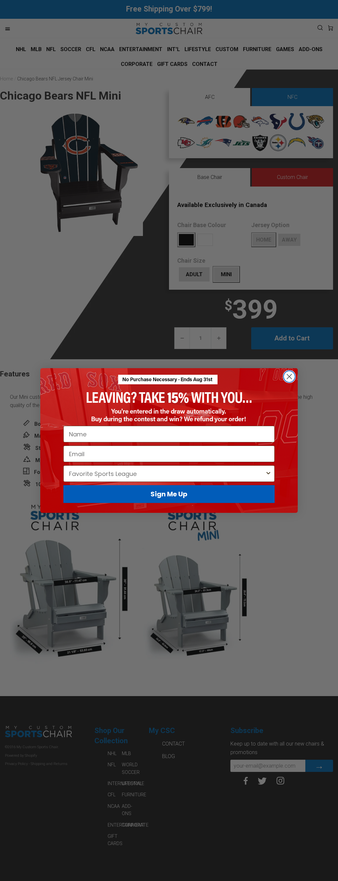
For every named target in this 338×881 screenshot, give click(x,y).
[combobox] (167, 474)
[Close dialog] (289, 376)
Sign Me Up (169, 494)
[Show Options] (268, 474)
